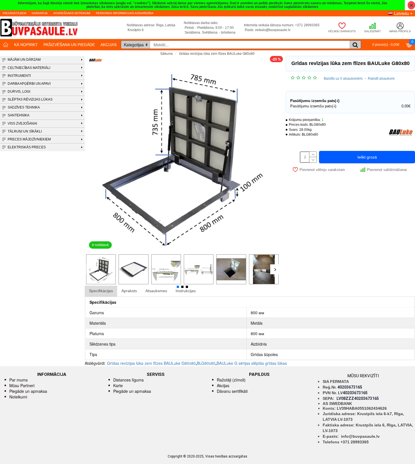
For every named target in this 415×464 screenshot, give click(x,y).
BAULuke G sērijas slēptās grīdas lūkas (252, 363)
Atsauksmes (156, 291)
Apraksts (129, 291)
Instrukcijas (186, 291)
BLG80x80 (206, 363)
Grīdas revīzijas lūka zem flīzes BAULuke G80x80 (151, 363)
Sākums (166, 53)
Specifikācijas (101, 291)
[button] (90, 269)
